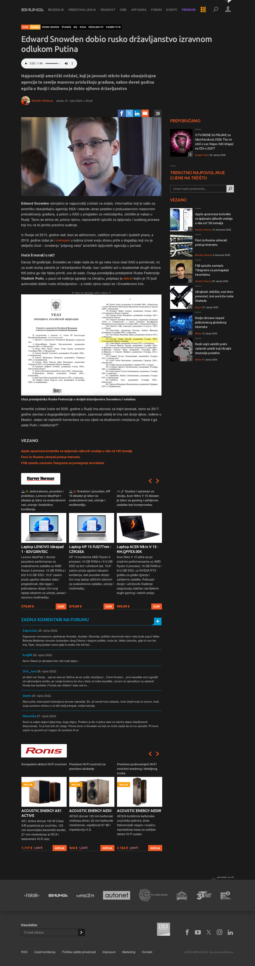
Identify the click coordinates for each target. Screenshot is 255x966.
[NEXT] (157, 481)
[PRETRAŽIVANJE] (216, 9)
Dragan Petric (202, 154)
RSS (24, 952)
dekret (128, 278)
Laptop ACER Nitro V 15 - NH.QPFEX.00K (137, 549)
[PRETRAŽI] (230, 188)
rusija (83, 27)
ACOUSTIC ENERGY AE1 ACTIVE (41, 813)
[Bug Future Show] (153, 895)
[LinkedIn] (137, 113)
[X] (208, 932)
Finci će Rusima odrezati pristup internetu (50, 457)
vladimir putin (113, 27)
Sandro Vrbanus (42, 100)
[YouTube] (197, 932)
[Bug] (58, 895)
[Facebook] (121, 113)
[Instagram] (219, 932)
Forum (156, 9)
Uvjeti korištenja (44, 952)
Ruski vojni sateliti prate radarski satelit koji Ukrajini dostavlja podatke (213, 348)
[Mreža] (85, 895)
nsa (75, 27)
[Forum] (31, 895)
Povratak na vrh (225, 877)
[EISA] (163, 930)
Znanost (107, 9)
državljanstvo (95, 27)
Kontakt (147, 952)
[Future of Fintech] (226, 895)
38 (158, 113)
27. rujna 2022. (47, 716)
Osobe (25, 27)
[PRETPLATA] (81, 932)
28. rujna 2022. (43, 655)
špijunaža (66, 27)
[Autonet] (116, 895)
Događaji (35, 27)
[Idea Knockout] (182, 895)
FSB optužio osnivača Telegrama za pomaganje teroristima (62, 463)
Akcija (59, 848)
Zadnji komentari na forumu (55, 619)
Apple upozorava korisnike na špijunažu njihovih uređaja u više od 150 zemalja (76, 451)
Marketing (128, 952)
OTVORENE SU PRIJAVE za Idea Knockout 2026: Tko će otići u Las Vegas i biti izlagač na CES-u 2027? (214, 141)
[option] (44, 549)
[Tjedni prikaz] (203, 9)
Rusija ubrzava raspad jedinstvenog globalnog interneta (210, 322)
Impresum (109, 952)
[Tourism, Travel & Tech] (204, 895)
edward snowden (50, 27)
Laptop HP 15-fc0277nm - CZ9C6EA (90, 549)
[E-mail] (145, 113)
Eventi (171, 9)
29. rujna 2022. (48, 630)
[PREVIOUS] (150, 481)
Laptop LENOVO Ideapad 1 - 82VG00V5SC (42, 549)
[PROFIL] (228, 9)
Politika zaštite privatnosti (79, 952)
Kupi (61, 606)
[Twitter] (129, 113)
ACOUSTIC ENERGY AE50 (90, 810)
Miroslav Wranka (203, 254)
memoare (63, 240)
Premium (189, 9)
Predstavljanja (82, 9)
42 (190, 307)
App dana (139, 9)
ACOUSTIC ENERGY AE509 (139, 810)
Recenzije (56, 9)
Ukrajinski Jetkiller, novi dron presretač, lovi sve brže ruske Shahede (214, 296)
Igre (123, 9)
